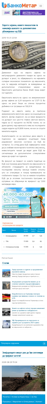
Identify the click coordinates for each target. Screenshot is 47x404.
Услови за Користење (20, 397)
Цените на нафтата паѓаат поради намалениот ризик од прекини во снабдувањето (28, 309)
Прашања (7, 402)
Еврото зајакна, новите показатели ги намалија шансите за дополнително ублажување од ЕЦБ (20, 28)
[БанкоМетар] (19, 5)
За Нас (34, 397)
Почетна (6, 397)
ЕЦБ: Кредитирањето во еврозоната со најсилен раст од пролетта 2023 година (25, 321)
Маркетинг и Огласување (23, 402)
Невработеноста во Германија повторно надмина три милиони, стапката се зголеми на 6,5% (28, 296)
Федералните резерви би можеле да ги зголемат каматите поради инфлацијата (26, 283)
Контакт (39, 402)
